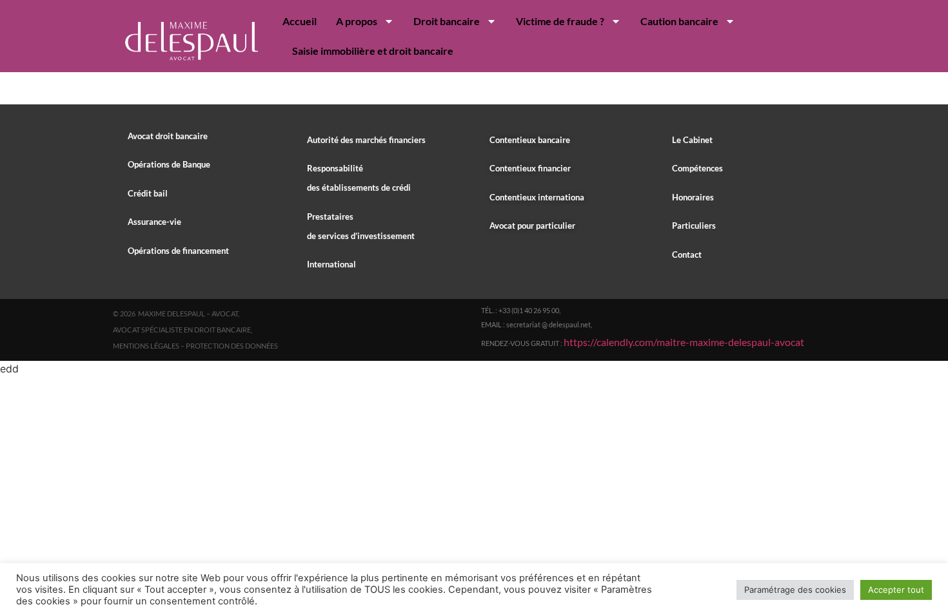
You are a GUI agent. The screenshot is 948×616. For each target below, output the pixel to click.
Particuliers (694, 225)
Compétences (697, 168)
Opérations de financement (178, 250)
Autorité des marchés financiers (366, 140)
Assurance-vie (154, 222)
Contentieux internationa (536, 197)
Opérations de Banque (169, 164)
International (331, 264)
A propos (356, 21)
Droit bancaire (446, 21)
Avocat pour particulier (532, 225)
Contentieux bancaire (529, 140)
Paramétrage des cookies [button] (795, 589)
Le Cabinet (692, 140)
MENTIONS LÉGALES (146, 346)
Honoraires (693, 197)
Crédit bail (148, 193)
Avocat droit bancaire (168, 136)
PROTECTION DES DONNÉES (232, 346)
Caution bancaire (679, 21)
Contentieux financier (530, 168)
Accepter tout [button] (896, 589)
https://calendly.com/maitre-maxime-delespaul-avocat (684, 342)
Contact (687, 254)
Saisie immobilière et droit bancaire (372, 50)
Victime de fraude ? (560, 21)
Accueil (299, 21)
